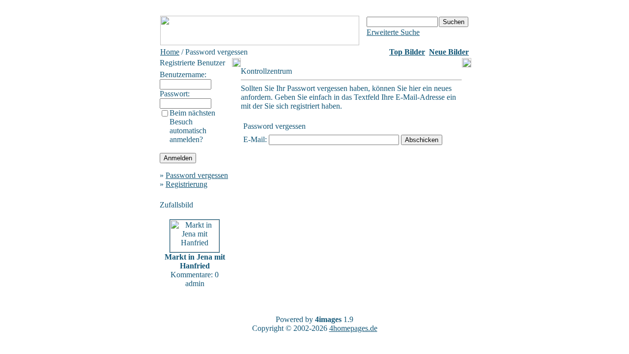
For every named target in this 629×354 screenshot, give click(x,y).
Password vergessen (197, 175)
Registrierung (186, 184)
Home (169, 52)
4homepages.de (353, 328)
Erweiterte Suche (393, 32)
